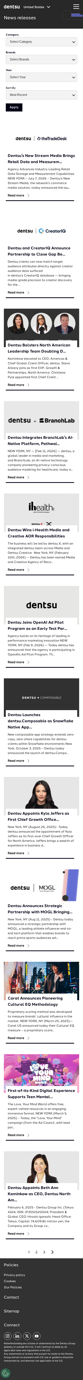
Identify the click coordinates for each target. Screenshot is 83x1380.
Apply (14, 107)
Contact (11, 1298)
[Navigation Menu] (76, 6)
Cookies (10, 1281)
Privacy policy (14, 1275)
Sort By (11, 88)
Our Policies (13, 1287)
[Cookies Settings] (5, 1373)
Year (9, 70)
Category (12, 35)
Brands (10, 52)
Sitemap (11, 1311)
